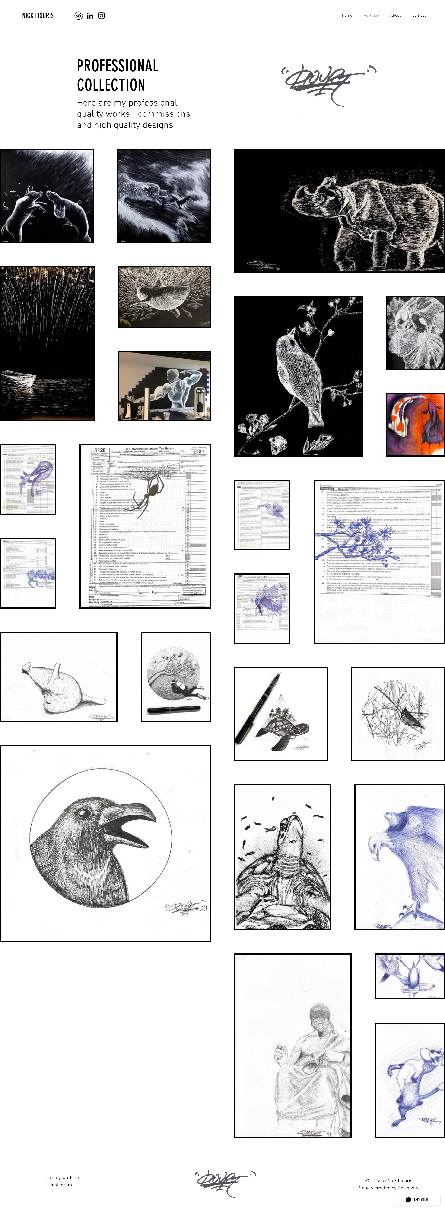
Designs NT (409, 1188)
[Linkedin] (90, 15)
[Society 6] (78, 15)
